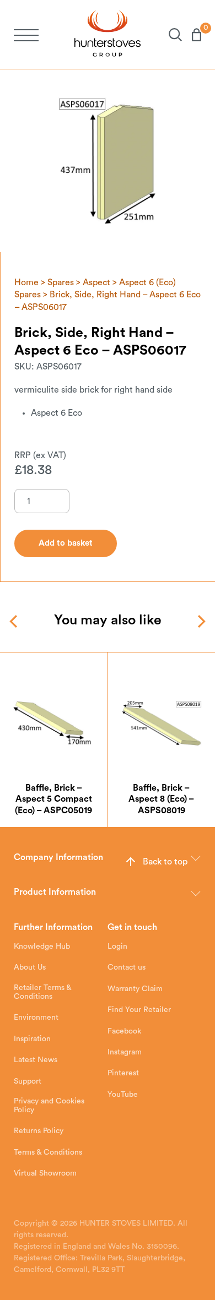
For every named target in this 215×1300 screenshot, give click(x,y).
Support (27, 1081)
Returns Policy (38, 1131)
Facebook (124, 1031)
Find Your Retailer (139, 1010)
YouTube (123, 1094)
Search (170, 34)
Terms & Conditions (48, 1152)
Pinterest (123, 1073)
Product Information (55, 892)
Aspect (96, 282)
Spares (60, 282)
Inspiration (32, 1039)
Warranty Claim (135, 989)
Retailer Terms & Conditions (42, 992)
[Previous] (14, 621)
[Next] (200, 621)
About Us (30, 967)
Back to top (165, 861)
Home (26, 282)
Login (117, 946)
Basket (191, 34)
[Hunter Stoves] (107, 34)
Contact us (127, 967)
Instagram (125, 1052)
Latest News (35, 1060)
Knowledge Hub (42, 946)
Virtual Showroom (45, 1173)
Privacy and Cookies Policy (49, 1105)
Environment (36, 1017)
